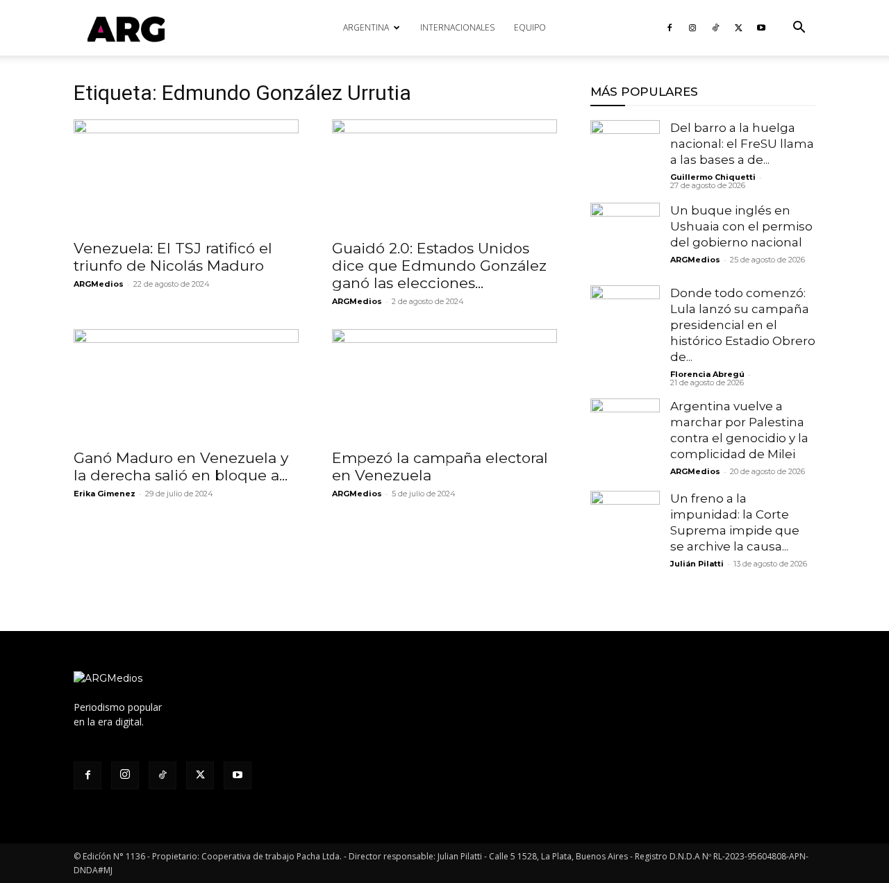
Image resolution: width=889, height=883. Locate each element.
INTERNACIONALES (457, 27)
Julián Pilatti (697, 564)
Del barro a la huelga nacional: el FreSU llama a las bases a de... (742, 144)
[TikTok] (715, 28)
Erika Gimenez (104, 493)
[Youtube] (761, 28)
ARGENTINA (366, 27)
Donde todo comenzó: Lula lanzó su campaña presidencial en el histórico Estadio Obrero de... (742, 325)
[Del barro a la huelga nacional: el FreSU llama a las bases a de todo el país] (625, 155)
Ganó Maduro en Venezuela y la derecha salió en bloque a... (181, 466)
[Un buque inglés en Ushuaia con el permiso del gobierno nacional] (625, 237)
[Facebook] (669, 28)
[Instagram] (692, 28)
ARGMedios (99, 284)
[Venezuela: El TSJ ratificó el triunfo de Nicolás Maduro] (186, 174)
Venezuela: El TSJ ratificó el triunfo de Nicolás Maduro (173, 256)
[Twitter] (738, 28)
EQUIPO (530, 27)
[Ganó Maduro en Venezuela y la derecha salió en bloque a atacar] (186, 384)
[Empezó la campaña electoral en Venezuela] (444, 384)
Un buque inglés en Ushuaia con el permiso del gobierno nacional (741, 226)
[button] (798, 28)
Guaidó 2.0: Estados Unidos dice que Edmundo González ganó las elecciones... (439, 265)
